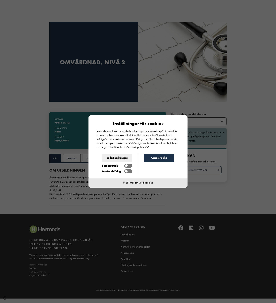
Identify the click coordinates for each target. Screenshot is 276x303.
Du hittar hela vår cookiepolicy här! (129, 147)
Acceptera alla (159, 157)
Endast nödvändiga (117, 157)
